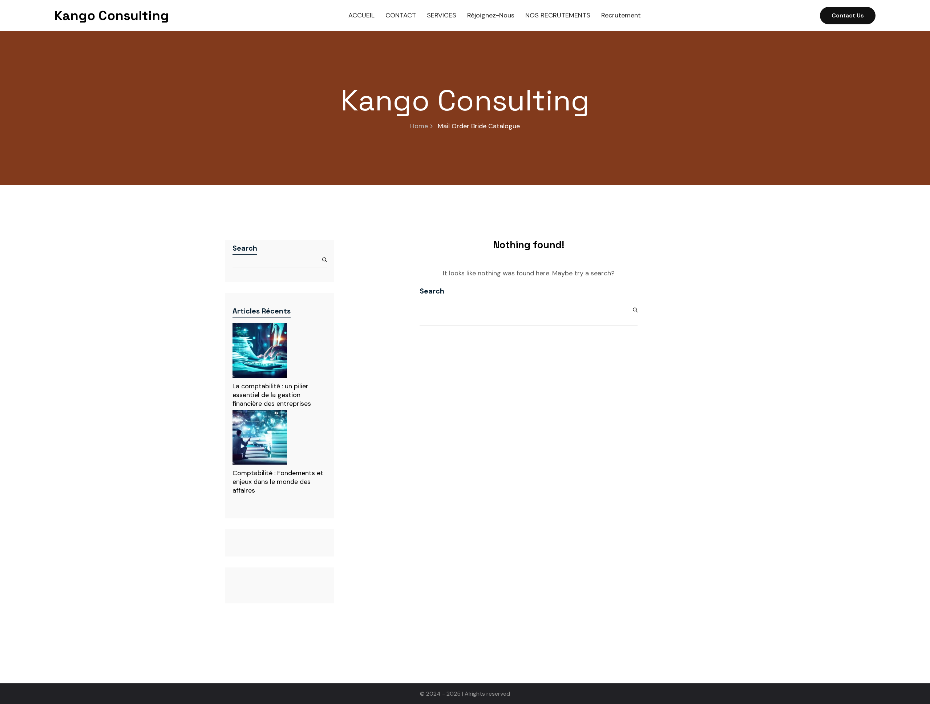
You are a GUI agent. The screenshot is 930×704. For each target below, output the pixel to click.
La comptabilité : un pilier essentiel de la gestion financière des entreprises (271, 395)
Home (419, 126)
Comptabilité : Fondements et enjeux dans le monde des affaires (277, 482)
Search (244, 248)
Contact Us (848, 15)
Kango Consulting (111, 15)
